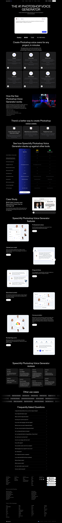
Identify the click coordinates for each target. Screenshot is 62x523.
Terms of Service (45, 521)
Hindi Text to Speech (33, 497)
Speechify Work (16, 480)
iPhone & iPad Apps (8, 477)
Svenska (32, 511)
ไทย (44, 511)
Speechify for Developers (26, 477)
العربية (6, 505)
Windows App (7, 480)
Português (45, 512)
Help (31, 482)
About (32, 477)
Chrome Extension (8, 482)
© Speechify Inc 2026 (54, 521)
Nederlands (45, 506)
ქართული (20, 513)
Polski (6, 510)
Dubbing (15, 478)
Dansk (32, 506)
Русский (32, 510)
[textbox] (31, 25)
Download (7, 484)
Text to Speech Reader (33, 492)
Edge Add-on (7, 483)
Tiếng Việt (20, 512)
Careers (32, 480)
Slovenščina (45, 513)
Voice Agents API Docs (25, 481)
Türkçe (7, 512)
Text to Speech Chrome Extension (10, 497)
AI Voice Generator (16, 477)
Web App (7, 481)
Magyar (19, 505)
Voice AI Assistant (33, 491)
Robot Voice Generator (34, 494)
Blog (31, 479)
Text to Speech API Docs (25, 480)
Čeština (19, 506)
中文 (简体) (32, 505)
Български (7, 513)
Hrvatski (20, 514)
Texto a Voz (7, 499)
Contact (32, 478)
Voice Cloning (16, 479)
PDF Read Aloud (8, 498)
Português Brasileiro (21, 510)
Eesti (6, 514)
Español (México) (21, 511)
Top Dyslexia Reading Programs (9, 494)
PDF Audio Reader (8, 496)
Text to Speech (7, 476)
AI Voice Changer (33, 495)
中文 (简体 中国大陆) (8, 506)
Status (32, 483)
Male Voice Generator (33, 493)
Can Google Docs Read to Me (34, 496)
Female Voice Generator (8, 493)
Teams (23, 478)
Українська (45, 510)
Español (7, 511)
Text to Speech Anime (8, 495)
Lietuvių (45, 514)
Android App (7, 478)
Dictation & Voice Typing (8, 491)
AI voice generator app (22, 108)
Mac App (7, 479)
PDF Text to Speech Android (9, 492)
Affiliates (32, 481)
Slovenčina (32, 513)
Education (24, 479)
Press (32, 484)
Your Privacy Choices (41, 521)
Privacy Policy (49, 521)
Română (32, 512)
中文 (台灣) (45, 505)
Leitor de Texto (33, 499)
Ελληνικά (32, 514)
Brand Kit (32, 485)
